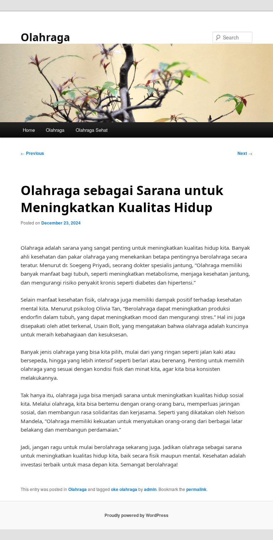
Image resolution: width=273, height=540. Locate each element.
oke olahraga (124, 489)
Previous (32, 153)
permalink (196, 489)
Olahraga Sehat (92, 129)
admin (150, 489)
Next (244, 153)
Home (29, 129)
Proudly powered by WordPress (136, 515)
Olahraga (45, 37)
